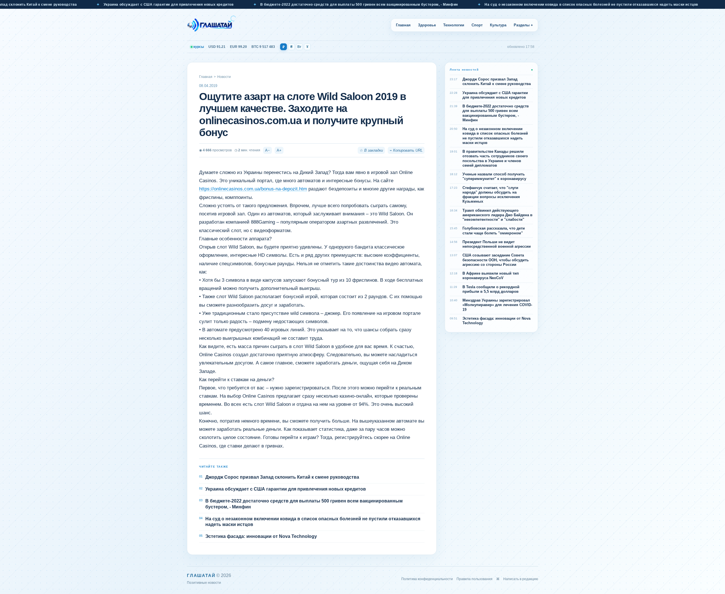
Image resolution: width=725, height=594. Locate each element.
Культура (498, 25)
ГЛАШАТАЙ (201, 575)
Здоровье (427, 25)
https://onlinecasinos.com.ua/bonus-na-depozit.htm (253, 189)
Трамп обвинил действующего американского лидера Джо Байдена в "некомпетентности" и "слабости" (497, 215)
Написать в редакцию (520, 579)
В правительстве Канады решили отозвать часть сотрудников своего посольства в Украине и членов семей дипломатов (495, 158)
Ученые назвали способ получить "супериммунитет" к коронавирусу (494, 176)
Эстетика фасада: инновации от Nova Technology (261, 536)
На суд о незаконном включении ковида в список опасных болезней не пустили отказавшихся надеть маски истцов (566, 5)
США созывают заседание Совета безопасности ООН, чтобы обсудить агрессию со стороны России (495, 260)
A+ (279, 150)
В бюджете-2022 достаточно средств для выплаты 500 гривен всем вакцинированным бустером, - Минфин (334, 5)
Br (299, 47)
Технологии (453, 25)
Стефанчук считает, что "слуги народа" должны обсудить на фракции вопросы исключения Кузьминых (491, 195)
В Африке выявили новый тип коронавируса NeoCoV (490, 275)
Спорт (477, 25)
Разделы (523, 25)
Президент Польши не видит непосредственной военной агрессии (496, 244)
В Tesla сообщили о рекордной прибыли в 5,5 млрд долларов (490, 289)
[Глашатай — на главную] (211, 25)
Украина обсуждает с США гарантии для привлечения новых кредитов (143, 5)
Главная (403, 25)
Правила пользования (474, 579)
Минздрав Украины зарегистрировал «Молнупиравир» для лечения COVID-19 (497, 305)
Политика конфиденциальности (427, 579)
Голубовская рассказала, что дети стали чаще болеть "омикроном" (493, 230)
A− (267, 150)
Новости (224, 77)
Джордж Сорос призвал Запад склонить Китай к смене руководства (282, 477)
